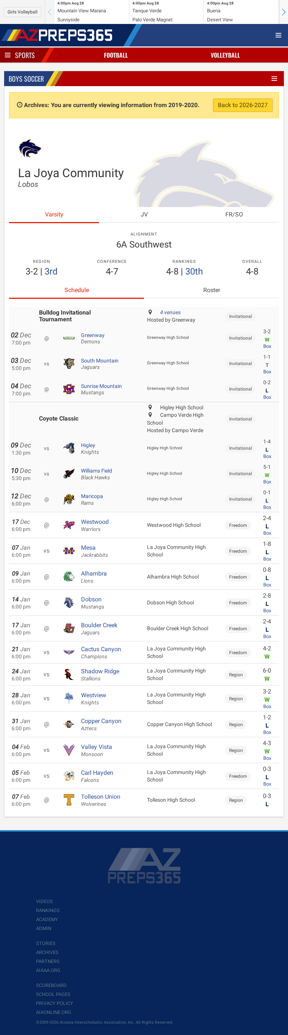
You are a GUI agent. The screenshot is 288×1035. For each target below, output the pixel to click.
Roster (211, 290)
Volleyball (225, 55)
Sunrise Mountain (101, 389)
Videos (44, 901)
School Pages (53, 994)
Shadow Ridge (100, 675)
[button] (283, 12)
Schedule (76, 290)
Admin (43, 928)
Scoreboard (51, 985)
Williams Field (96, 474)
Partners (48, 961)
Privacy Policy (54, 1003)
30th (194, 271)
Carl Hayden (97, 776)
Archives (47, 952)
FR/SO (234, 214)
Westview (93, 699)
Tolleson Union (100, 800)
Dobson (92, 603)
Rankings (48, 910)
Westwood (95, 525)
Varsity (54, 214)
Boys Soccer (26, 79)
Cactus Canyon (101, 653)
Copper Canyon (101, 724)
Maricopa (92, 499)
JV (144, 214)
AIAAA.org (48, 970)
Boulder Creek (99, 629)
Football (116, 55)
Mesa (94, 551)
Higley (90, 448)
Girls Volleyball (23, 12)
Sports (25, 55)
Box (267, 346)
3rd (51, 271)
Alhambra (94, 577)
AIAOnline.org (53, 1012)
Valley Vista (96, 750)
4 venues (170, 312)
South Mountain (99, 364)
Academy (47, 919)
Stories (46, 943)
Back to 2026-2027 (243, 105)
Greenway (93, 338)
